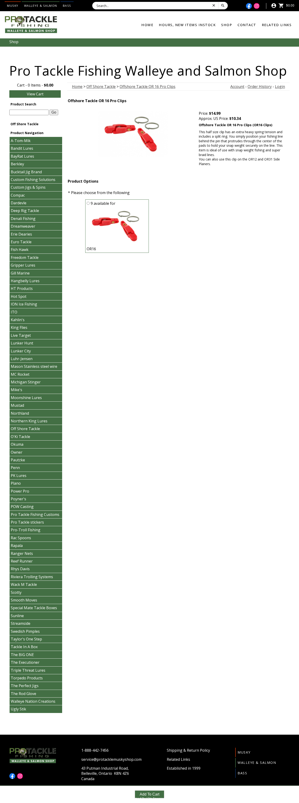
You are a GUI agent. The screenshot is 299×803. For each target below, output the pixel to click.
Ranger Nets (22, 553)
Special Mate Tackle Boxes (34, 607)
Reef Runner (22, 561)
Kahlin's (18, 319)
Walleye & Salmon (40, 6)
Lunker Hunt (22, 343)
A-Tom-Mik (21, 140)
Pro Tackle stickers (27, 522)
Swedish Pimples (25, 631)
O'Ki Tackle (20, 436)
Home (147, 25)
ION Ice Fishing (24, 304)
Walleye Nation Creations (33, 701)
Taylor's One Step (26, 639)
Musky (12, 6)
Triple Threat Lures (28, 670)
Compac (18, 195)
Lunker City (21, 351)
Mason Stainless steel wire (34, 366)
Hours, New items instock (187, 25)
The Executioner (25, 662)
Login (280, 86)
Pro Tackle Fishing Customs (35, 514)
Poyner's (18, 498)
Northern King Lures (29, 421)
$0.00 (289, 5)
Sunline (17, 615)
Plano (16, 483)
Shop (226, 25)
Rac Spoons (21, 537)
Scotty (16, 592)
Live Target (21, 335)
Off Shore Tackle (25, 428)
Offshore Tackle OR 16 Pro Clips (147, 86)
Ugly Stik (18, 709)
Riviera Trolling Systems (32, 576)
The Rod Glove (23, 693)
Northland (20, 413)
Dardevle (18, 202)
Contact (247, 25)
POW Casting (22, 506)
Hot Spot (18, 296)
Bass (67, 6)
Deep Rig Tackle (25, 210)
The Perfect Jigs (25, 685)
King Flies (19, 327)
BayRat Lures (22, 156)
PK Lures (18, 475)
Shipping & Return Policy (188, 750)
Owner (16, 452)
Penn (15, 467)
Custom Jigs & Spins (28, 187)
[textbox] (29, 112)
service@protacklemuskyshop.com (111, 759)
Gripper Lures (23, 265)
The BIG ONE (22, 654)
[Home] (31, 24)
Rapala (17, 545)
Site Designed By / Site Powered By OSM (149, 798)
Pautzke (18, 459)
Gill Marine (20, 273)
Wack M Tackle (24, 584)
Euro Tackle (21, 241)
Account (237, 86)
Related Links (277, 25)
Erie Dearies (21, 234)
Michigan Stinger (26, 382)
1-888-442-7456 (95, 750)
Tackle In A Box (24, 646)
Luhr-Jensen (21, 358)
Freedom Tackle (25, 257)
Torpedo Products (27, 678)
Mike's (16, 389)
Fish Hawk (19, 249)
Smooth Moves (24, 600)
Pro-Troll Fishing (25, 529)
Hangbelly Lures (25, 280)
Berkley (17, 164)
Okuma (17, 444)
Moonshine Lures (26, 397)
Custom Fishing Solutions (33, 179)
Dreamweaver (23, 226)
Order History (260, 86)
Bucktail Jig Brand (26, 171)
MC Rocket (20, 374)
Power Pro (20, 491)
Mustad (17, 405)
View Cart (35, 94)
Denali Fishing (23, 218)
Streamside (20, 623)
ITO (14, 312)
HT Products (22, 288)
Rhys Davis (20, 568)
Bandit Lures (22, 148)
